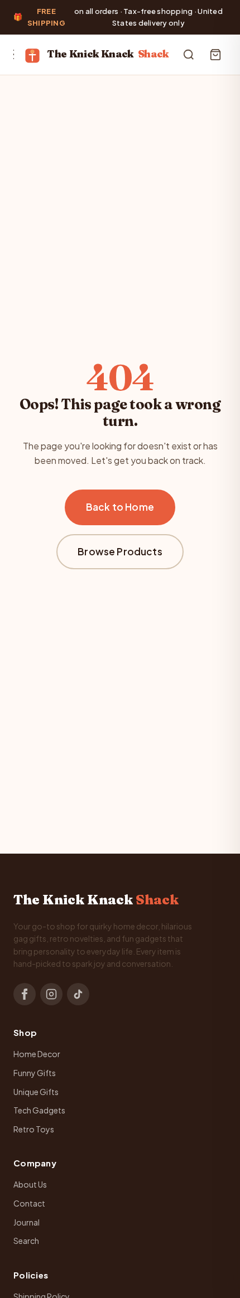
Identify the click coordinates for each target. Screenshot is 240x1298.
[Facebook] (24, 994)
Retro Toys (33, 1129)
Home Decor (36, 1054)
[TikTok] (78, 994)
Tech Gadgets (39, 1110)
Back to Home (120, 507)
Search (26, 1241)
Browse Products (120, 551)
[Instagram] (51, 994)
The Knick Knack (108, 53)
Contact (29, 1203)
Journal (26, 1222)
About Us (30, 1184)
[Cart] (215, 54)
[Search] (188, 54)
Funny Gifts (34, 1073)
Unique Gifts (36, 1092)
